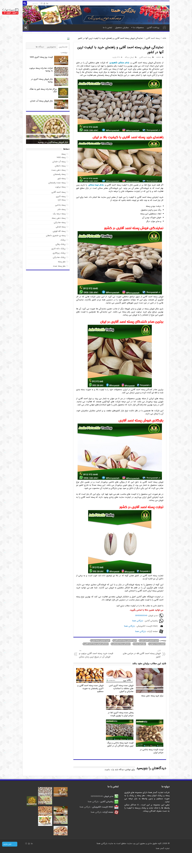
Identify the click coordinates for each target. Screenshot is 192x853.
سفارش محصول (122, 27)
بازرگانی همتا (137, 620)
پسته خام (61, 209)
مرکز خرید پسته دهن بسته (152, 695)
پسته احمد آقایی (153, 38)
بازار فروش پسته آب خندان (41, 100)
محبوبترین (51, 46)
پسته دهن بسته (58, 218)
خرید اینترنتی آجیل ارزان (149, 640)
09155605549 (141, 615)
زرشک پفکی (60, 244)
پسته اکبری (60, 196)
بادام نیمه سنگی (96, 185)
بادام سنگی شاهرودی (119, 62)
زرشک (62, 239)
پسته (63, 154)
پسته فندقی (60, 226)
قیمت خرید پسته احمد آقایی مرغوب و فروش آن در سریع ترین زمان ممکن (96, 654)
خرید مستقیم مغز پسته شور (55, 142)
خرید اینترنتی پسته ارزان (100, 640)
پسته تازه (61, 199)
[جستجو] (25, 3)
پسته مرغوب (60, 186)
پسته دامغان (60, 165)
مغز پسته (61, 261)
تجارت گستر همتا (163, 848)
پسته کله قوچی (59, 231)
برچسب (64, 52)
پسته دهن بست (58, 170)
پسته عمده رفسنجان (56, 182)
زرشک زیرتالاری (59, 252)
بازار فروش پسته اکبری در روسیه (42, 80)
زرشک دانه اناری (58, 248)
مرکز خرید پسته (139, 644)
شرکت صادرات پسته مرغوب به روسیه (41, 69)
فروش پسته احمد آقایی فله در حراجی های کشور (141, 654)
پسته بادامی (60, 205)
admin (158, 57)
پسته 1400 (61, 157)
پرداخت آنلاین (153, 27)
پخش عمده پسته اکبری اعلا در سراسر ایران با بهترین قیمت (120, 714)
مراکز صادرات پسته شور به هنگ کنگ (43, 90)
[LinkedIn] (47, 3)
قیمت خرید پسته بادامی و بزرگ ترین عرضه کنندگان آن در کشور (120, 744)
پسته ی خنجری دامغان (55, 235)
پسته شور (61, 178)
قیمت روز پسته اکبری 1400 (41, 57)
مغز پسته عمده (59, 266)
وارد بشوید (109, 769)
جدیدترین (63, 46)
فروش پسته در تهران (157, 644)
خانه (164, 27)
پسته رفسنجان (59, 174)
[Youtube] (44, 3)
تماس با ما (107, 27)
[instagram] (41, 3)
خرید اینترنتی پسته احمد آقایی (125, 640)
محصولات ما (138, 27)
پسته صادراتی (59, 222)
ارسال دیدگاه (129, 57)
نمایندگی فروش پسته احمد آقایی (96, 644)
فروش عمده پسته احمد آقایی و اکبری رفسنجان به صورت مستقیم (90, 688)
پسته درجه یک (59, 213)
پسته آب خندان (58, 161)
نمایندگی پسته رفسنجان (121, 644)
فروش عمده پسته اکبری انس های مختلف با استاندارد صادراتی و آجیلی (121, 688)
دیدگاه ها (40, 46)
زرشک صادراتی (59, 257)
